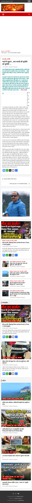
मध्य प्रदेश (4, 59)
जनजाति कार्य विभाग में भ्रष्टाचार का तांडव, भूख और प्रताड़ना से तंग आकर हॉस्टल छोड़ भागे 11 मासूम (20, 294)
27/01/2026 (5, 486)
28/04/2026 (5, 459)
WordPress (21, 500)
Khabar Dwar (20, 496)
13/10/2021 (5, 67)
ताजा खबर (7, 240)
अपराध (11, 261)
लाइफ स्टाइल (5, 478)
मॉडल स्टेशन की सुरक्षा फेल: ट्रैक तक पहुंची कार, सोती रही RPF (18, 264)
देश (20, 261)
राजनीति (8, 59)
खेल (3, 476)
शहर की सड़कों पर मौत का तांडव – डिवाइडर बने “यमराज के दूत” (18, 283)
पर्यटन (18, 271)
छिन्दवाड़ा (3, 240)
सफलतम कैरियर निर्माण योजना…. (10, 179)
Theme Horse (18, 498)
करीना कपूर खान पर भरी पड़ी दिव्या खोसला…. (19, 183)
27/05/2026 (5, 432)
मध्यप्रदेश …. (6, 303)
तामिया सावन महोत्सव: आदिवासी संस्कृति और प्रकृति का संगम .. (19, 273)
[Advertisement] (16, 33)
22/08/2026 (5, 246)
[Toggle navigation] (3, 14)
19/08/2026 (13, 276)
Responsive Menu (29, 1)
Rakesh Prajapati (13, 67)
